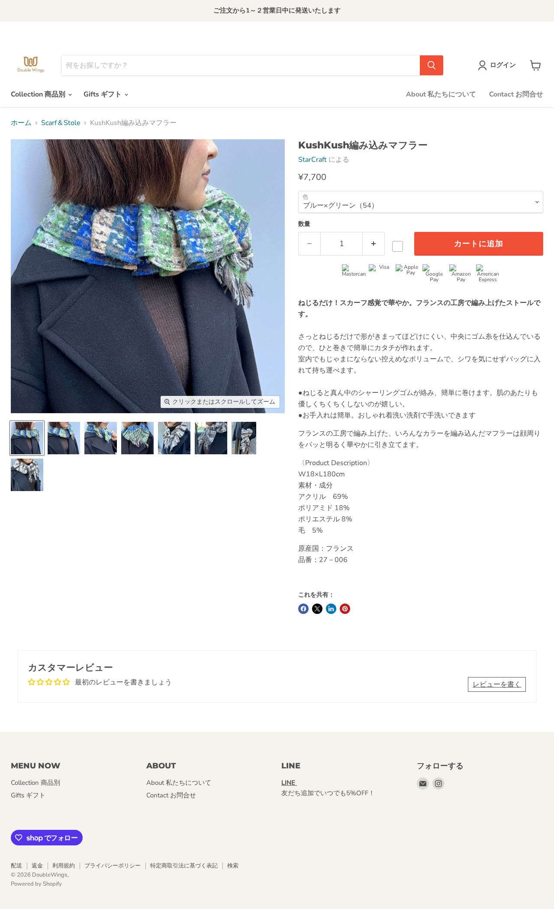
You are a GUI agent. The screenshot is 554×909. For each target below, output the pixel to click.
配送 (16, 866)
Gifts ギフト (103, 94)
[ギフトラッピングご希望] (399, 246)
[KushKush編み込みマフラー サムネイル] (27, 438)
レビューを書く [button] (497, 684)
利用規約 (63, 866)
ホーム (21, 123)
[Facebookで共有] (303, 609)
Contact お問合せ (516, 94)
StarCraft (312, 159)
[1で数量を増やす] (374, 244)
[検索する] (431, 65)
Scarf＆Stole (61, 123)
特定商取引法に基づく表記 (184, 866)
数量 (304, 224)
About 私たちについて (441, 94)
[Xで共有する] (317, 609)
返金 (37, 866)
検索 (232, 866)
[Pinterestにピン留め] (345, 609)
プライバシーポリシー (112, 866)
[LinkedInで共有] (331, 609)
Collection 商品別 (39, 94)
